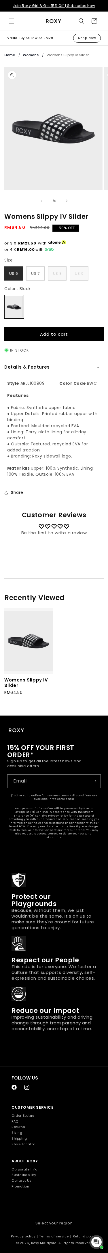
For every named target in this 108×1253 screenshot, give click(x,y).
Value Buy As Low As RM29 (30, 38)
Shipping (19, 1138)
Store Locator (23, 1144)
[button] (11, 21)
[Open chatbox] (96, 1242)
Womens (31, 55)
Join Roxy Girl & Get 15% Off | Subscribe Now (54, 5)
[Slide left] (41, 201)
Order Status (23, 1115)
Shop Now (87, 38)
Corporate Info (24, 1169)
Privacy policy (23, 1236)
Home (9, 55)
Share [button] (17, 492)
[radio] (13, 273)
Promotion (20, 1186)
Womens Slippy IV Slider (68, 55)
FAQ (15, 1121)
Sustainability (24, 1174)
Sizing (17, 1132)
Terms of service (54, 1236)
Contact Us (22, 1180)
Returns (18, 1127)
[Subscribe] (94, 781)
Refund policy (85, 1236)
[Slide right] (66, 201)
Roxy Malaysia (44, 1243)
